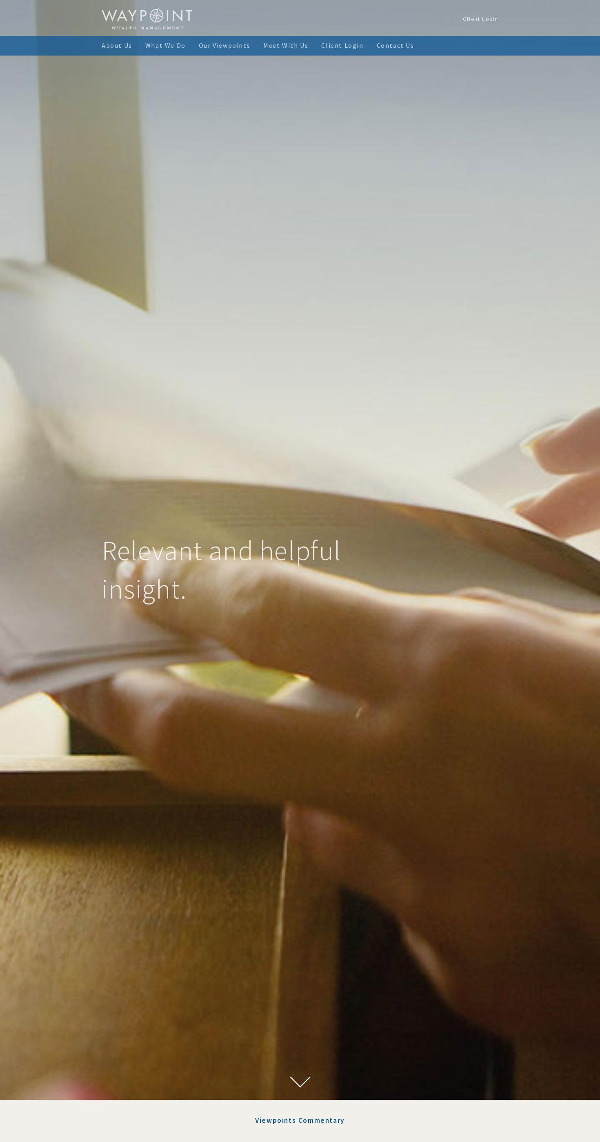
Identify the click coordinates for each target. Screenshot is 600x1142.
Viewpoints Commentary (300, 1120)
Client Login (480, 18)
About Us (117, 45)
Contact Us (395, 45)
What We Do (165, 45)
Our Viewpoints (224, 45)
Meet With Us (285, 45)
